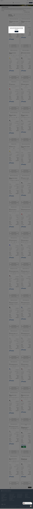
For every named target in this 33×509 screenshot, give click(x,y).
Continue (16, 31)
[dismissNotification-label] (31, 502)
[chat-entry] (31, 506)
